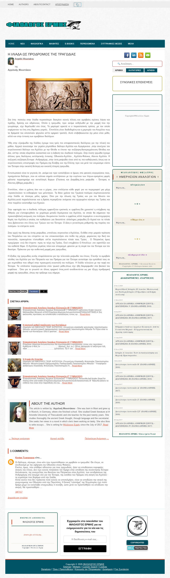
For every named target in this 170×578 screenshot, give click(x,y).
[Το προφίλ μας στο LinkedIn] (133, 55)
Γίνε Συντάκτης (121, 569)
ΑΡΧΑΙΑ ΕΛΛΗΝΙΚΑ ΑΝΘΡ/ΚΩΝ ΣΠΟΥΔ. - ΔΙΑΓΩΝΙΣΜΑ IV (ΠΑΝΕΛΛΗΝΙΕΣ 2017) (135, 424)
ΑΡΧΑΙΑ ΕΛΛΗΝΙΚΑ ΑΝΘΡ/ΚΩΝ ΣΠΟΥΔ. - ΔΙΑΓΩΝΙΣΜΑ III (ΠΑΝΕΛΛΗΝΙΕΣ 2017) (135, 316)
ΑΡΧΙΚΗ (119, 70)
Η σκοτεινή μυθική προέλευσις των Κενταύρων (44, 325)
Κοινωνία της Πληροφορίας (88, 569)
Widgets (77, 567)
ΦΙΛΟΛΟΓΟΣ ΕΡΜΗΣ (93, 564)
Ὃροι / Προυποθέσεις (63, 569)
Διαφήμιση (108, 569)
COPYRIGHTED (137, 543)
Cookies (103, 567)
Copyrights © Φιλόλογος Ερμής (32, 548)
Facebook (34, 291)
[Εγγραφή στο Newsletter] (140, 55)
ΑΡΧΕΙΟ (151, 70)
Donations (46, 569)
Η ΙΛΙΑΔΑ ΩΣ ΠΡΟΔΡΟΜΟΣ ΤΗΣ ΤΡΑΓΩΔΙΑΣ (42, 54)
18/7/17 (18, 492)
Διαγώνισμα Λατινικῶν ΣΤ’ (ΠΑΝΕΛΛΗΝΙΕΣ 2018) (136, 412)
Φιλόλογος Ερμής (71, 424)
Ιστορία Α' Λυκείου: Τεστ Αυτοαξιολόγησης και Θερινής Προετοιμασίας (136, 354)
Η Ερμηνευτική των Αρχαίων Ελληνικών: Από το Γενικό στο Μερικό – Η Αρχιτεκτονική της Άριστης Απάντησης (137, 329)
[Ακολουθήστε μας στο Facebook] (126, 55)
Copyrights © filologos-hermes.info (137, 266)
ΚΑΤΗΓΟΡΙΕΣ (135, 70)
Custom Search (90, 567)
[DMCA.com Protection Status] (18, 291)
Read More (85, 314)
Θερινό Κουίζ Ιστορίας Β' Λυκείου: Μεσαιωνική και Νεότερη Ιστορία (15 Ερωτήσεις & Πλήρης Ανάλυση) (136, 292)
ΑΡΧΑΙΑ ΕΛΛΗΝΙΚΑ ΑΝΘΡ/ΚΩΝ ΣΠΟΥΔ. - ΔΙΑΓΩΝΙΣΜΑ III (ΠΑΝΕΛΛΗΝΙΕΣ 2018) (135, 377)
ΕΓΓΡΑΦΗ (85, 548)
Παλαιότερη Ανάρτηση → (97, 438)
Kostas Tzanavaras (25, 457)
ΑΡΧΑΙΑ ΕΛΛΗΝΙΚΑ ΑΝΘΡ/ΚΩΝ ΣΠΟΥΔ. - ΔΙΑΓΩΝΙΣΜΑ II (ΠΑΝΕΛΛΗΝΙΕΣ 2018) (135, 342)
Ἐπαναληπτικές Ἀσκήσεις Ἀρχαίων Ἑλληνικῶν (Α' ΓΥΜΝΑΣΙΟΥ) (53, 342)
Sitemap (67, 567)
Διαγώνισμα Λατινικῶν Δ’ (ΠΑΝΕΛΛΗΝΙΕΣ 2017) (135, 389)
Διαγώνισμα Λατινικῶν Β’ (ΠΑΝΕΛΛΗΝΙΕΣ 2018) (135, 365)
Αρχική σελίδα (57, 438)
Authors (24, 4)
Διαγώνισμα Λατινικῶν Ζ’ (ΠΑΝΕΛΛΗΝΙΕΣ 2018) (135, 401)
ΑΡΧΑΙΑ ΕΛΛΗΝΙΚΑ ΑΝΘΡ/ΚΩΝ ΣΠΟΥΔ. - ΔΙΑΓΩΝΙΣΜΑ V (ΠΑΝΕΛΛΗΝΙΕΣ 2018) (135, 304)
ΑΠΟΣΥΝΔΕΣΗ (62, 4)
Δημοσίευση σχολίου (18, 497)
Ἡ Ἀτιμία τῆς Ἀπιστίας (33, 359)
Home (11, 4)
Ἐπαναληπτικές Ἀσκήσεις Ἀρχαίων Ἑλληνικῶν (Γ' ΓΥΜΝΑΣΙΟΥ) (52, 376)
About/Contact (42, 4)
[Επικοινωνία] (147, 55)
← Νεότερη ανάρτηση (19, 438)
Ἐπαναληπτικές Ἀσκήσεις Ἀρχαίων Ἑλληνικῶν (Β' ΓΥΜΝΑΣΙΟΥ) (53, 308)
